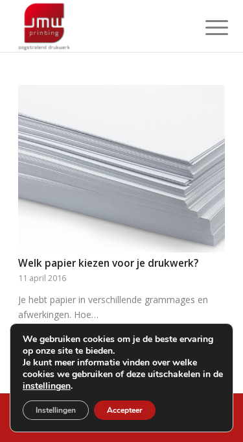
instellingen (47, 386)
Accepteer (125, 410)
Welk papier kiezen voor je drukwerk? (108, 263)
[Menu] (206, 27)
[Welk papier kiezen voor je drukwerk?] (121, 168)
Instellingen (56, 410)
